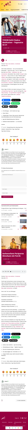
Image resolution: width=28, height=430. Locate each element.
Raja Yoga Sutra (19, 127)
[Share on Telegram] (15, 427)
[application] (14, 60)
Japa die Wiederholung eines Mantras (11, 119)
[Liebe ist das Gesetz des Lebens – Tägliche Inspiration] (23, 227)
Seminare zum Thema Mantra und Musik (10, 323)
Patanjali (22, 74)
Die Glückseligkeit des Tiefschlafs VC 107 (12, 351)
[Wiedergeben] (2, 60)
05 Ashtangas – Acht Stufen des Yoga (11, 111)
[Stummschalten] (25, 60)
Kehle (8, 81)
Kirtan (8, 361)
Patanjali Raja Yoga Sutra (7, 91)
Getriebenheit (4, 74)
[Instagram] (24, 418)
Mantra (8, 325)
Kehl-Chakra (8, 72)
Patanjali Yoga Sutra (11, 127)
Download (17, 63)
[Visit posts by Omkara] (3, 51)
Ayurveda (3, 328)
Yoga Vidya (17, 129)
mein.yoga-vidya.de (5, 156)
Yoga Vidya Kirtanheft (15, 363)
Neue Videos (5, 113)
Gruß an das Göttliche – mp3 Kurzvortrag (12, 344)
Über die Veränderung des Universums (11, 349)
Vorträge (9, 37)
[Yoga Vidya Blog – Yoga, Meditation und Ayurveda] (3, 418)
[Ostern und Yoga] (23, 221)
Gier (18, 72)
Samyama (10, 82)
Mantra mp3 (16, 361)
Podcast (4, 37)
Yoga (13, 129)
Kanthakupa (21, 79)
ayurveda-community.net (8, 154)
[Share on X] (9, 427)
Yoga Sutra (3, 75)
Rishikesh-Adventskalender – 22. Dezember (12, 121)
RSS (7, 65)
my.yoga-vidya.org (19, 154)
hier (23, 325)
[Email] (18, 427)
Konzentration (4, 82)
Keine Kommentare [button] (21, 400)
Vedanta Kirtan (7, 363)
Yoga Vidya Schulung (5, 131)
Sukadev (3, 77)
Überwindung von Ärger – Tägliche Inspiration (13, 347)
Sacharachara (10, 288)
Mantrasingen (22, 361)
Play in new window (10, 63)
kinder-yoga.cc (23, 153)
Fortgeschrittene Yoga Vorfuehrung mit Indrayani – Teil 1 (14, 208)
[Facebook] (20, 418)
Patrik (2, 363)
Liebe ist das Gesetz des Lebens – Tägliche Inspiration (8, 226)
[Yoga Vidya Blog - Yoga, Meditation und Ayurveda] (7, 4)
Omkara (9, 50)
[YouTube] (22, 418)
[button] (2, 4)
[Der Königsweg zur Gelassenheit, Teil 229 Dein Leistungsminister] (23, 215)
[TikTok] (26, 418)
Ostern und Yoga (5, 219)
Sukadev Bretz (9, 129)
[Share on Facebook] (6, 427)
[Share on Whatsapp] (12, 427)
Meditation (14, 72)
